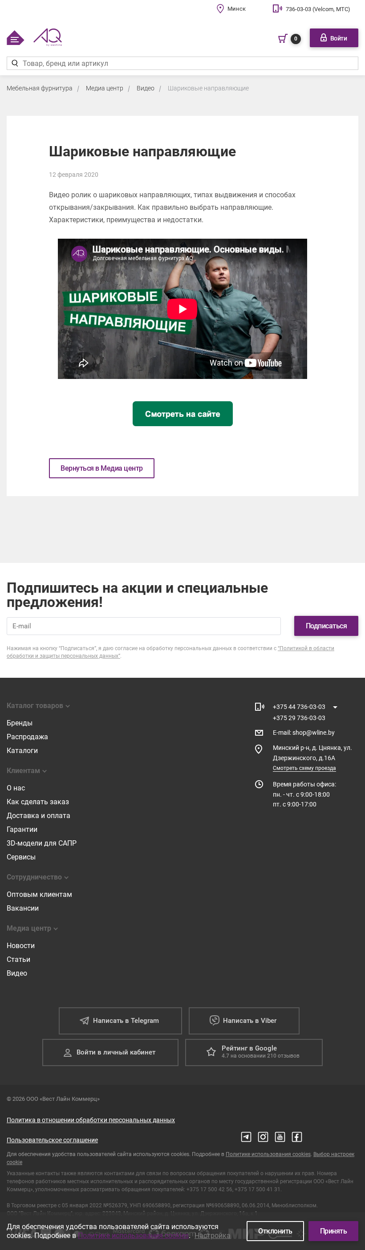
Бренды (19, 723)
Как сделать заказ (38, 802)
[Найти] (14, 63)
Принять (333, 1231)
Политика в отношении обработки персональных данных (91, 1120)
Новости (21, 945)
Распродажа (27, 737)
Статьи (18, 959)
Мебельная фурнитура (40, 88)
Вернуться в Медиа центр (102, 468)
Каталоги (22, 750)
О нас (16, 788)
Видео (145, 88)
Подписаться (326, 626)
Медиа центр (104, 88)
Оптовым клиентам (39, 894)
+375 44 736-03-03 (299, 706)
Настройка (213, 1235)
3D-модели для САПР (42, 843)
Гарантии (22, 829)
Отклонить (275, 1231)
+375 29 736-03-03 (299, 717)
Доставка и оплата (38, 815)
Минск (236, 8)
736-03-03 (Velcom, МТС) (318, 9)
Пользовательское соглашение (52, 1140)
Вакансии (23, 908)
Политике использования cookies (268, 1154)
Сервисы (21, 857)
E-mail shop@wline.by (304, 732)
